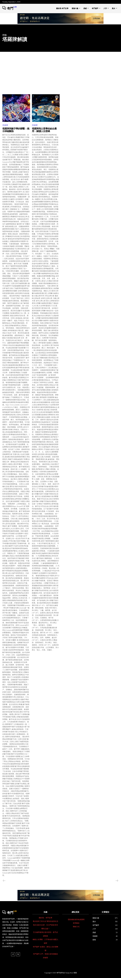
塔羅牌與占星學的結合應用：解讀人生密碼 (44, 129)
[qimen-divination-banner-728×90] (60, 23)
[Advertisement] (60, 69)
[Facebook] (13, 954)
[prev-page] (4, 880)
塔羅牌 (5, 125)
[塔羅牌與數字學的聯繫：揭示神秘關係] (16, 108)
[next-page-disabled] (117, 880)
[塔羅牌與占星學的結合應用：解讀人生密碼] (46, 108)
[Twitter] (18, 954)
